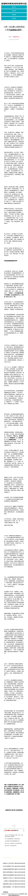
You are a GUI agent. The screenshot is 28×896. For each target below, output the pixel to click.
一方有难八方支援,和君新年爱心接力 (8, 881)
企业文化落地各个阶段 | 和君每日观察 (8, 866)
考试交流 (14, 10)
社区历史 (14, 18)
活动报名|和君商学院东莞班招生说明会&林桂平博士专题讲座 (8, 869)
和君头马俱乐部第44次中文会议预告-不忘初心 (8, 872)
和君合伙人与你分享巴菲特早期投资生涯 (8, 864)
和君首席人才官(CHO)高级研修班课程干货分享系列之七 (8, 878)
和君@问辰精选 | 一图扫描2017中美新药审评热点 (8, 887)
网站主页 (14, 7)
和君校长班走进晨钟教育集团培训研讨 (8, 875)
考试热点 (14, 14)
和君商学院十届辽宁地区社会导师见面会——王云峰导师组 (8, 884)
